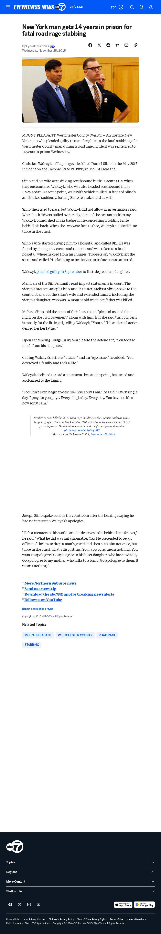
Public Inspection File (17, 923)
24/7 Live (76, 7)
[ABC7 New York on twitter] (20, 905)
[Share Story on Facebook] (90, 45)
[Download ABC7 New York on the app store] (123, 904)
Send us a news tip (40, 588)
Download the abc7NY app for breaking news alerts (69, 594)
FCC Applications (41, 923)
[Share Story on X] (99, 45)
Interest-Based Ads (136, 919)
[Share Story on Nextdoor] (117, 45)
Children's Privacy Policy (61, 919)
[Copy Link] (135, 45)
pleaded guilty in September (59, 271)
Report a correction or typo (37, 609)
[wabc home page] (14, 846)
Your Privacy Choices (35, 919)
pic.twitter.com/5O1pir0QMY (82, 430)
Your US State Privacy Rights (92, 919)
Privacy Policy (13, 919)
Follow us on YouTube (43, 599)
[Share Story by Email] (126, 45)
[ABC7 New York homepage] (40, 7)
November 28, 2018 (103, 434)
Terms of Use (116, 919)
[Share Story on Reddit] (108, 45)
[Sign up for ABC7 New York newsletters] (38, 905)
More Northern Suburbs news (50, 582)
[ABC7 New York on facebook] (10, 905)
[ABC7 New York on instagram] (29, 905)
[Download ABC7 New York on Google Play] (144, 904)
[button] (8, 7)
